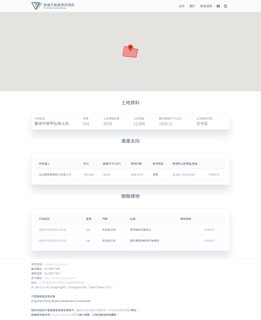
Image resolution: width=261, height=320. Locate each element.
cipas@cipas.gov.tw (56, 264)
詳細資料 (209, 230)
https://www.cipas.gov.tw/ (60, 278)
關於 (192, 6)
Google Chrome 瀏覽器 (64, 315)
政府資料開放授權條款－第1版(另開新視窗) (105, 310)
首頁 (182, 6)
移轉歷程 (213, 174)
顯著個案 (206, 6)
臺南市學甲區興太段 (51, 230)
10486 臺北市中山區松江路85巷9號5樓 (61, 282)
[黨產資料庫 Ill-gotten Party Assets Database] (53, 6)
